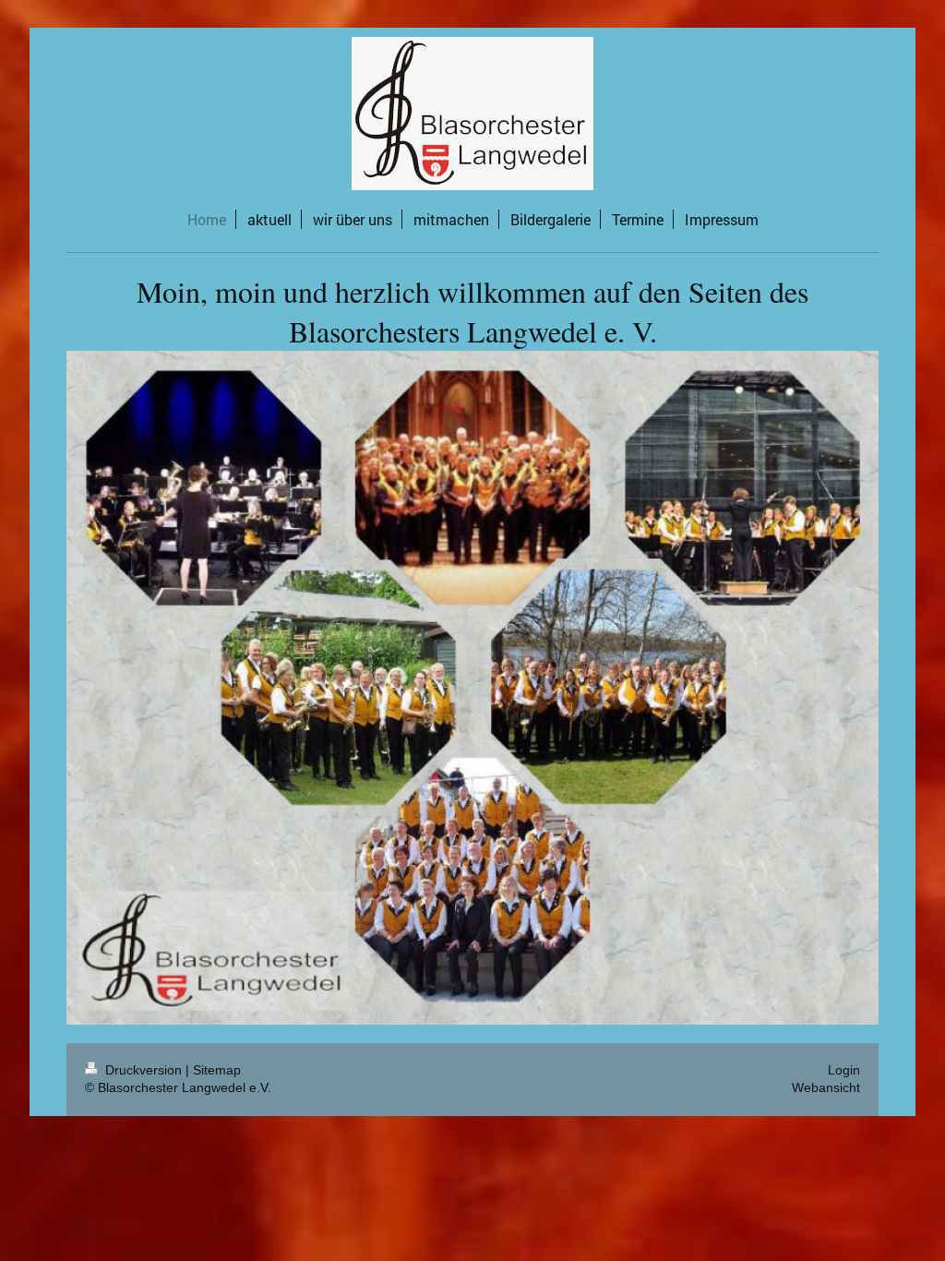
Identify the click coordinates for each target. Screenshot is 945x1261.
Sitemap (217, 1070)
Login (844, 1070)
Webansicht (826, 1087)
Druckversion (143, 1070)
